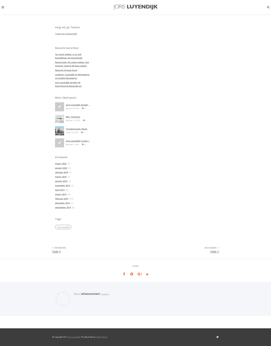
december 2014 (62, 203)
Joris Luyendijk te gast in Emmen (78, 141)
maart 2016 (60, 176)
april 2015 (60, 190)
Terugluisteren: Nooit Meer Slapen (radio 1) (76, 129)
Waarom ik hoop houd (66, 70)
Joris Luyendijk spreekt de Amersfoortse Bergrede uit (78, 105)
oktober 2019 (61, 172)
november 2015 (62, 185)
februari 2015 (61, 198)
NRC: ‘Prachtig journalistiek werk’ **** (77, 117)
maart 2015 (60, 194)
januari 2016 (61, 181)
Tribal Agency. (102, 337)
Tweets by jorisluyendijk (66, 33)
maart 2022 (60, 163)
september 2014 (63, 207)
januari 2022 (61, 168)
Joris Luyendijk (63, 227)
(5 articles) (104, 294)
